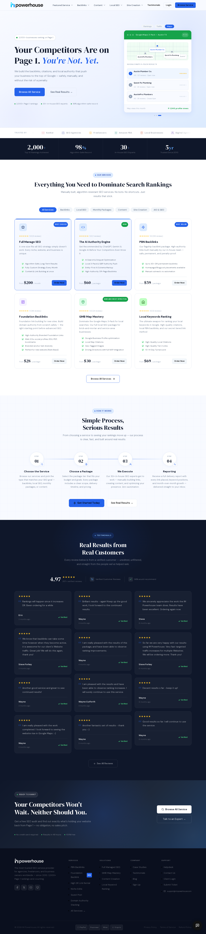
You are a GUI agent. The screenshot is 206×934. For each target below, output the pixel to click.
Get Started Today (88, 502)
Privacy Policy (150, 927)
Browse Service (185, 5)
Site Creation (133, 5)
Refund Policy (185, 927)
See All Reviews (105, 763)
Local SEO (115, 5)
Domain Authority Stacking (79, 902)
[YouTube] (30, 887)
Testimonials (153, 5)
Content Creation (111, 879)
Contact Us (169, 873)
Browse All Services (101, 378)
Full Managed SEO (111, 867)
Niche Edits (76, 889)
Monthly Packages (102, 209)
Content (98, 5)
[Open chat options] (197, 925)
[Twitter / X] (24, 887)
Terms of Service (168, 927)
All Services (48, 209)
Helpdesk (168, 867)
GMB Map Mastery (111, 873)
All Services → (78, 910)
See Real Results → (61, 92)
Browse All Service (29, 92)
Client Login (170, 879)
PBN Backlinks (77, 867)
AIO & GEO (159, 209)
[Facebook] (17, 887)
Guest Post (76, 894)
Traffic (159, 26)
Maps (169, 26)
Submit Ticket (170, 884)
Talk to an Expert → (174, 819)
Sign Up (136, 884)
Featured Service (61, 5)
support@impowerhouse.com (179, 891)
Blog (135, 879)
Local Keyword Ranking (109, 886)
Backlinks (82, 5)
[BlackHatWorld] (37, 887)
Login (168, 5)
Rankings (148, 26)
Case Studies (139, 867)
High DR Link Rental (80, 883)
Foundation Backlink (81, 875)
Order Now (59, 282)
